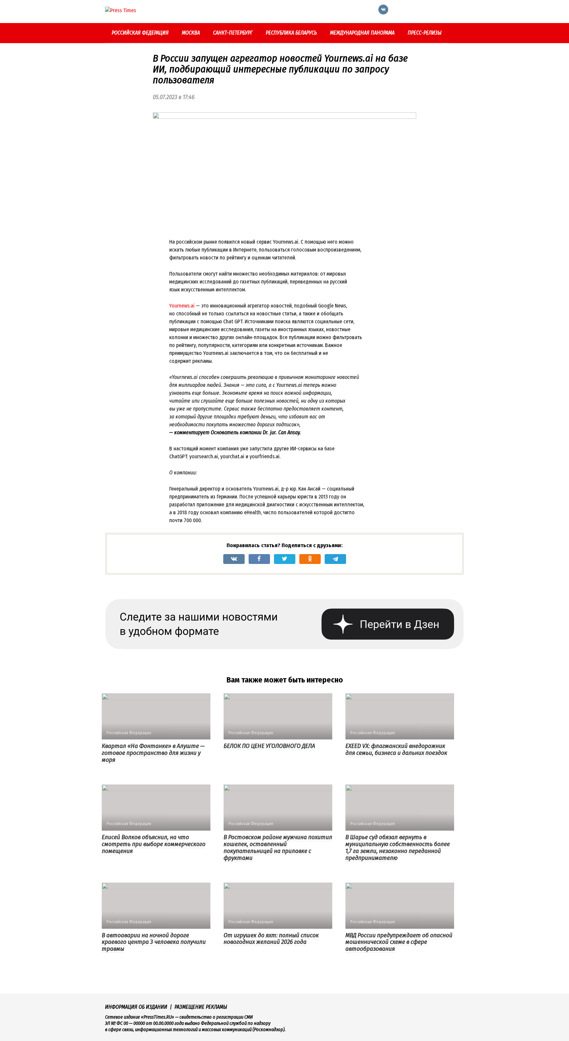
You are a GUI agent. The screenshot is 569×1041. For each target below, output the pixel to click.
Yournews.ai (182, 306)
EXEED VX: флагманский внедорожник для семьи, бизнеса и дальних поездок (396, 749)
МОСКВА (191, 33)
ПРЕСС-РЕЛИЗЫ (425, 33)
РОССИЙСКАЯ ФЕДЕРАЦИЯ (140, 33)
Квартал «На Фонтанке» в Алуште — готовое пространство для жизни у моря (153, 752)
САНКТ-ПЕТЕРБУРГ (233, 33)
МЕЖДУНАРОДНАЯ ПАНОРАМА (362, 33)
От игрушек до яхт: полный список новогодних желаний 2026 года (271, 938)
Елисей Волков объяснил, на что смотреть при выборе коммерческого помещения (153, 844)
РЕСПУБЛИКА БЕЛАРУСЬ (291, 33)
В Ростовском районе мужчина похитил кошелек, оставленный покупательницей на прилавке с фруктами (278, 847)
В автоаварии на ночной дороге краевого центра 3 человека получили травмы (154, 942)
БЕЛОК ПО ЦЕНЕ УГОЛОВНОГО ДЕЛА (269, 746)
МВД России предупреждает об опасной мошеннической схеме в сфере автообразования (398, 942)
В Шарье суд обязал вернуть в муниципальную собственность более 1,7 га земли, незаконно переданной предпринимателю (397, 847)
